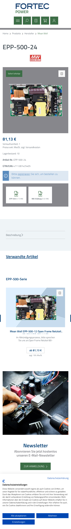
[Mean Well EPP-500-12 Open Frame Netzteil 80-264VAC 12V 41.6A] (35, 307)
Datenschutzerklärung (58, 478)
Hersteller (29, 33)
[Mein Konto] (53, 20)
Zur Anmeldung (34, 466)
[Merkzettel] (35, 20)
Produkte (16, 33)
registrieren (24, 174)
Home (5, 33)
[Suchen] (26, 20)
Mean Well (43, 33)
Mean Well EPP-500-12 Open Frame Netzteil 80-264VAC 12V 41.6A (35, 332)
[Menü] (17, 20)
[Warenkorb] (44, 20)
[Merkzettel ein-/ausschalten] (61, 73)
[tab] (35, 235)
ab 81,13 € (35, 350)
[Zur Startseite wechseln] (35, 8)
